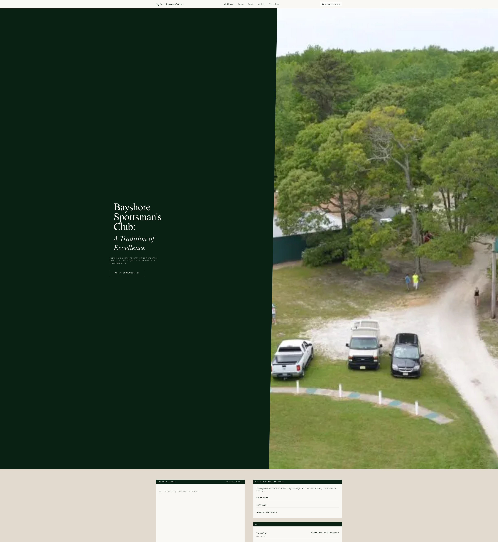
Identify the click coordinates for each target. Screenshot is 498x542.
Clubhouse (229, 4)
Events (251, 4)
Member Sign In (333, 4)
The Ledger (274, 4)
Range (241, 4)
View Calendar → (234, 482)
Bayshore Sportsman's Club (169, 4)
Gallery (261, 4)
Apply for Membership (127, 273)
